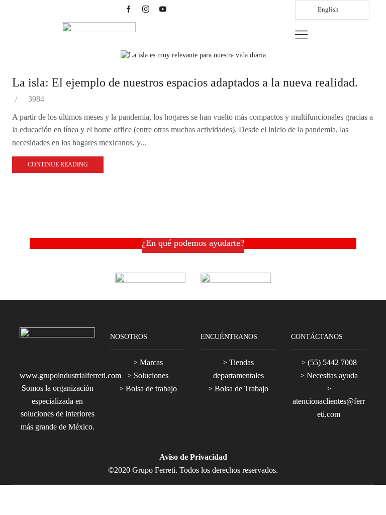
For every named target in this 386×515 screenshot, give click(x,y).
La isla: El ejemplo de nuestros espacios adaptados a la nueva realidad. (185, 82)
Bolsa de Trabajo (241, 388)
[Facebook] (128, 10)
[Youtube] (162, 10)
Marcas (151, 362)
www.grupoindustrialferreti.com (70, 375)
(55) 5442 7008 (332, 362)
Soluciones (151, 375)
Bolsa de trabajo (151, 388)
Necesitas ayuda (332, 375)
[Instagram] (145, 10)
